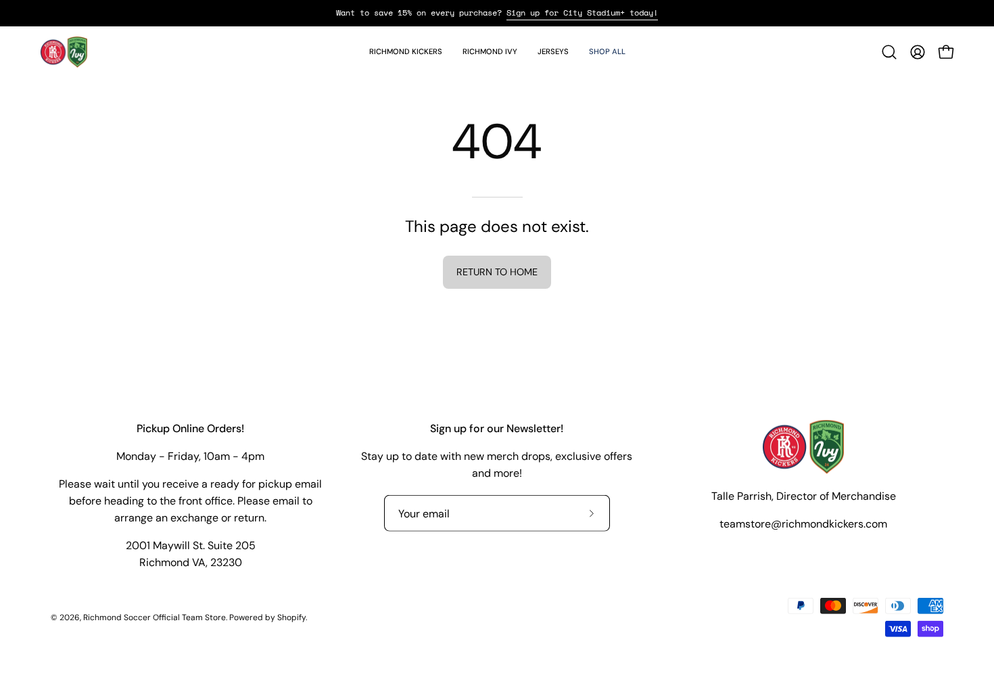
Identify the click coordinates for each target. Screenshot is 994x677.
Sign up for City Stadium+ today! (582, 12)
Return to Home (497, 272)
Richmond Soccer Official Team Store (154, 616)
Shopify (291, 616)
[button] (405, 52)
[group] (497, 13)
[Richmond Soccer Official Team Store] (64, 52)
